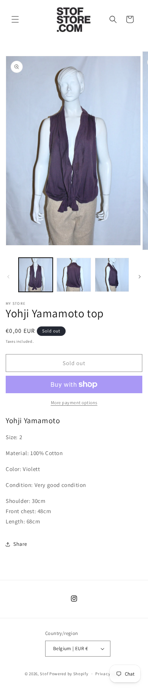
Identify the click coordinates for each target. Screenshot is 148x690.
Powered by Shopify (68, 673)
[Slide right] (139, 276)
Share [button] (20, 543)
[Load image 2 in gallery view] (74, 275)
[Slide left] (8, 276)
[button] (15, 19)
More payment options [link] (74, 402)
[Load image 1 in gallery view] (36, 275)
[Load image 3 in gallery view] (112, 275)
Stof (44, 673)
